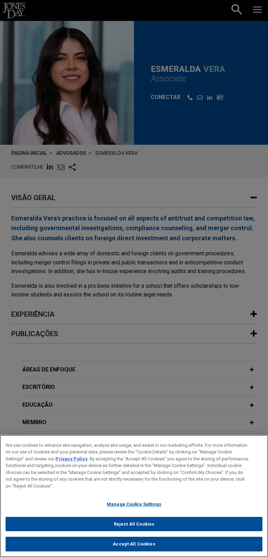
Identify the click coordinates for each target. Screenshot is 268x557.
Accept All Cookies (134, 544)
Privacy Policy (71, 458)
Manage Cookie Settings (134, 504)
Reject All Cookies (134, 524)
